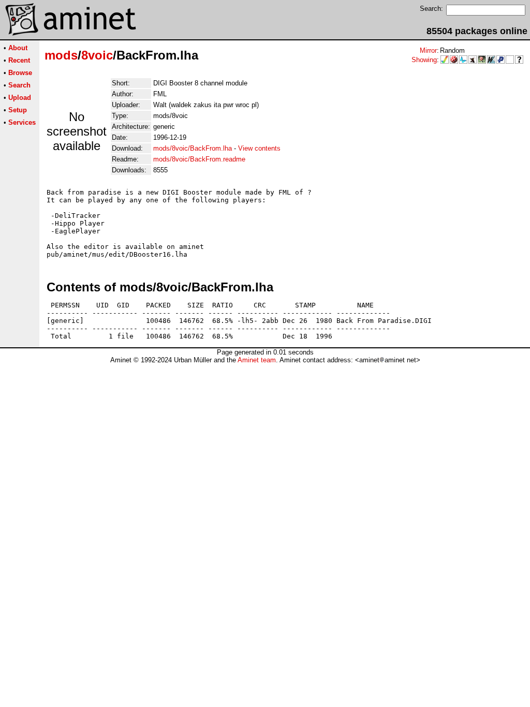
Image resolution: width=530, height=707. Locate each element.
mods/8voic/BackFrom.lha (192, 148)
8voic (97, 55)
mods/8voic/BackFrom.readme (199, 159)
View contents (259, 148)
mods (61, 55)
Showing (424, 60)
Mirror (428, 50)
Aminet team (257, 360)
